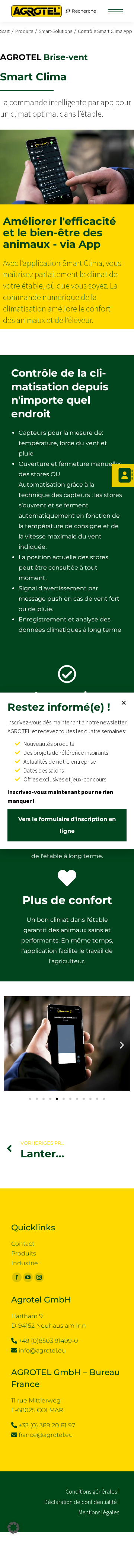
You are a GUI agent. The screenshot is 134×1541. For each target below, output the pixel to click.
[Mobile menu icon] (115, 11)
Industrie (24, 1263)
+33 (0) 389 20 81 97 (47, 1425)
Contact (22, 1243)
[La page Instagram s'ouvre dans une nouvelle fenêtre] (39, 1277)
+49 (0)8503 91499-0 (48, 1340)
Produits (23, 1253)
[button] (12, 1045)
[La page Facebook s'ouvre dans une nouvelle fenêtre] (17, 1277)
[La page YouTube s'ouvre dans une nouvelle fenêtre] (28, 1277)
